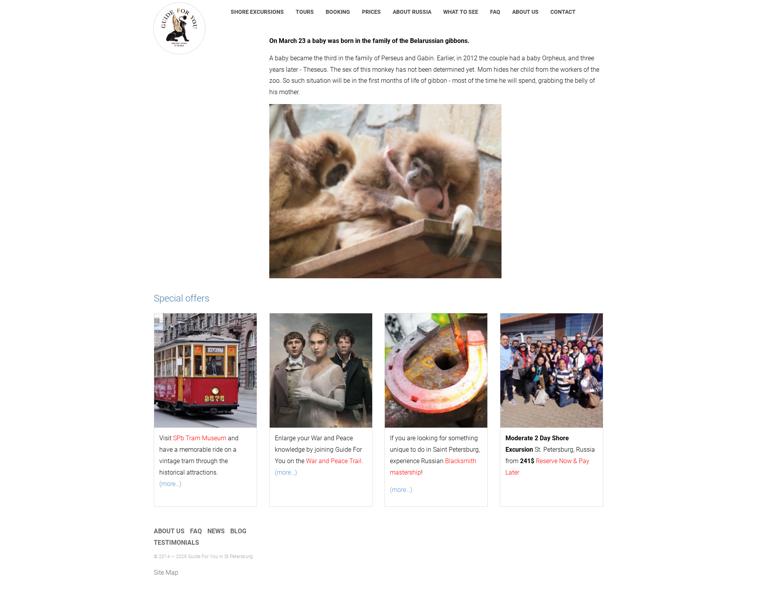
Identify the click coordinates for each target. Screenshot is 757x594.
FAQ (495, 12)
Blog (238, 531)
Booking (338, 12)
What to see (460, 12)
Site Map (166, 572)
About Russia (412, 12)
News (216, 531)
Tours (305, 12)
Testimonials (176, 542)
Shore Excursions (257, 12)
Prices (371, 12)
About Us (525, 12)
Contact (563, 12)
